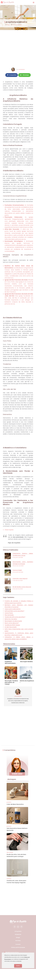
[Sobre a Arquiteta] (17, 765)
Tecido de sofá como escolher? (15, 617)
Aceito (18, 965)
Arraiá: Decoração (11, 627)
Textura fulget (17, 570)
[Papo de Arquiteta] (7, 2)
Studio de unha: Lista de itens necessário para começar (16, 855)
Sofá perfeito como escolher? (14, 611)
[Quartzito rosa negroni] (8, 581)
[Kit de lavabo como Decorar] (8, 589)
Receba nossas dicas (12, 952)
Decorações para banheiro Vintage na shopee (23, 563)
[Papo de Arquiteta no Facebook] (14, 927)
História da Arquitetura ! (27, 681)
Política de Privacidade (18, 947)
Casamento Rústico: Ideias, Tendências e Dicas (23, 554)
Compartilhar (13, 75)
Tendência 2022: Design (12, 625)
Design (8, 24)
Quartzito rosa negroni (20, 578)
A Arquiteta (18, 931)
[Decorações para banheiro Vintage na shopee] (8, 564)
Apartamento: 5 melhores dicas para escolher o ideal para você (19, 634)
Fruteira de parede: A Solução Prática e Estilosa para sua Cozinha (19, 602)
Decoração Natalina (26, 661)
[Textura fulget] (8, 573)
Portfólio (18, 940)
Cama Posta (9, 613)
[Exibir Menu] (33, 2)
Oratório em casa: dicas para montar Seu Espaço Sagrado (16, 881)
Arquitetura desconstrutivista (10, 662)
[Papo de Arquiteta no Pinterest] (21, 927)
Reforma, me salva (11, 619)
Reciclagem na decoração (13, 621)
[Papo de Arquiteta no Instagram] (18, 927)
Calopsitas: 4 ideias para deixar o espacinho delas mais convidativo (19, 638)
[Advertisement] (18, 50)
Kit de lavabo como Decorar (22, 587)
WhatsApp (26, 75)
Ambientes (18, 934)
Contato (18, 944)
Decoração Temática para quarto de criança (11, 682)
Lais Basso (22, 69)
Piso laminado (9, 615)
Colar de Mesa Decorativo (15, 804)
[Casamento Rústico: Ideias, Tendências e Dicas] (8, 556)
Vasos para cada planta (12, 609)
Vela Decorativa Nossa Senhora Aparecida (17, 829)
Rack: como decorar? (12, 623)
